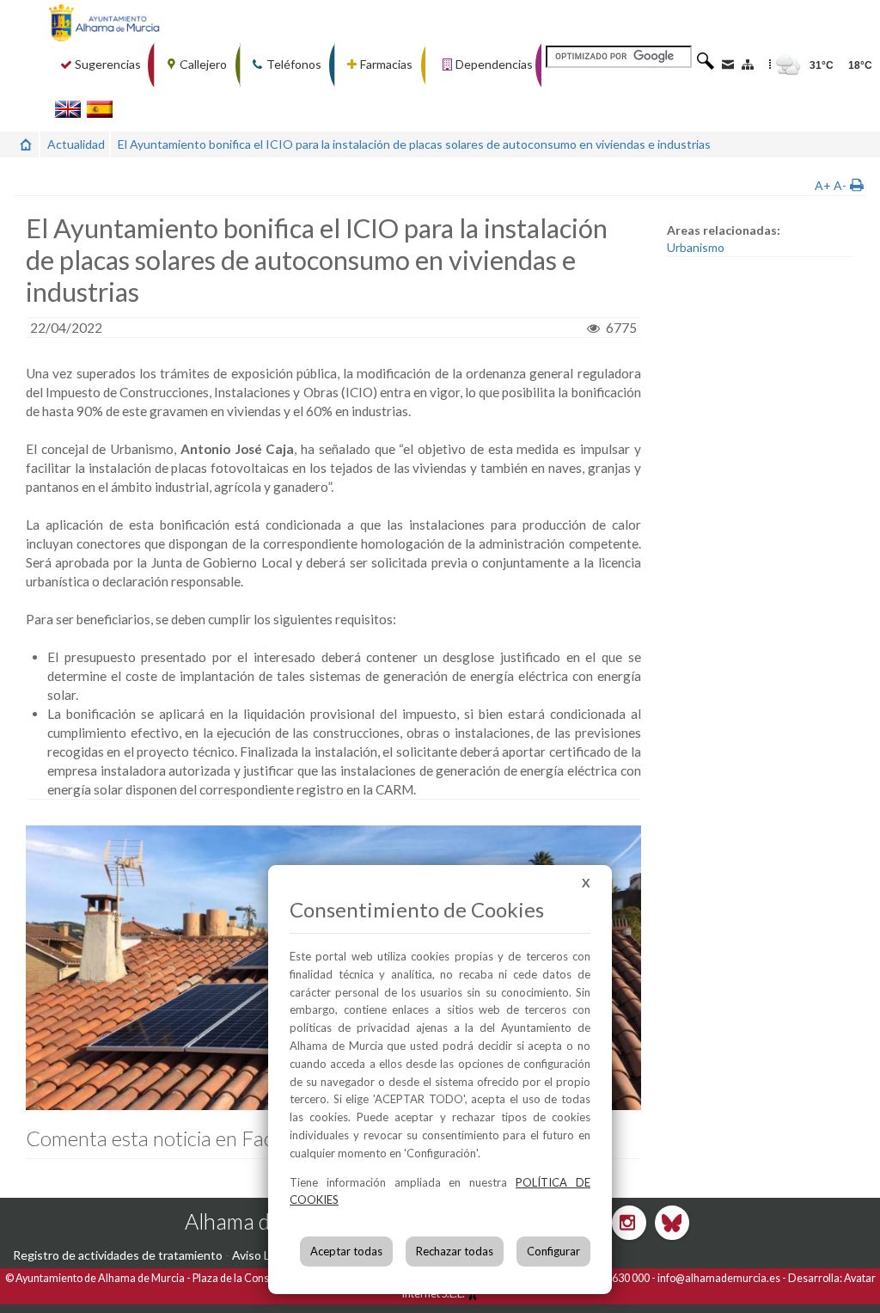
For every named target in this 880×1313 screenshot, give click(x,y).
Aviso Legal (262, 1255)
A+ (823, 185)
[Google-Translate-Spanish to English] (67, 109)
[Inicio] (25, 144)
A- (840, 185)
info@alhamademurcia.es (718, 1278)
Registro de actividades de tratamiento (118, 1255)
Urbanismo (695, 247)
